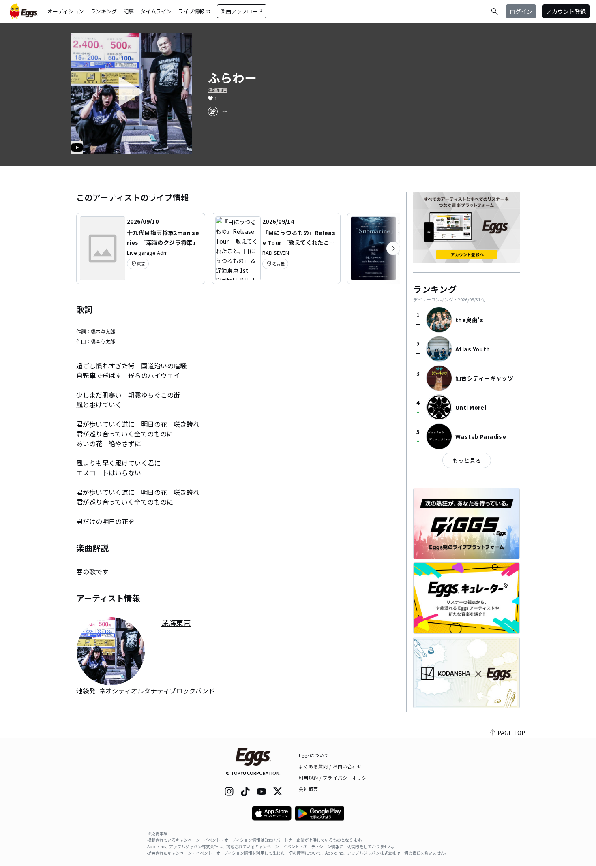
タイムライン (156, 11)
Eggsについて (314, 755)
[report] (224, 111)
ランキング (103, 11)
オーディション (65, 11)
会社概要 (308, 789)
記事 (128, 11)
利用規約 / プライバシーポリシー (335, 777)
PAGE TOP (511, 733)
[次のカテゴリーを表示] (393, 248)
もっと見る (466, 460)
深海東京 (217, 90)
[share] (213, 111)
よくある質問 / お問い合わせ (330, 766)
